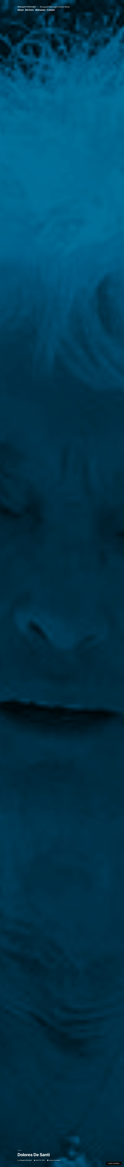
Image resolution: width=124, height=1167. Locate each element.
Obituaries (40, 10)
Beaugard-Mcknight (26, 6)
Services (29, 10)
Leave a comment (54, 1160)
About (20, 10)
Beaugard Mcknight (25, 1160)
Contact (51, 10)
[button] (114, 1163)
